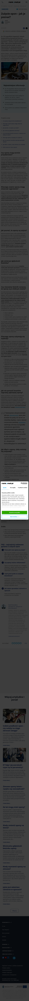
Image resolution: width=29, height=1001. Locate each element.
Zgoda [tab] (4, 487)
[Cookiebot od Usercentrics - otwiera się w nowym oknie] (20, 483)
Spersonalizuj (13, 516)
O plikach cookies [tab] (22, 487)
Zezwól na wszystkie (14, 512)
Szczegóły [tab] (12, 487)
